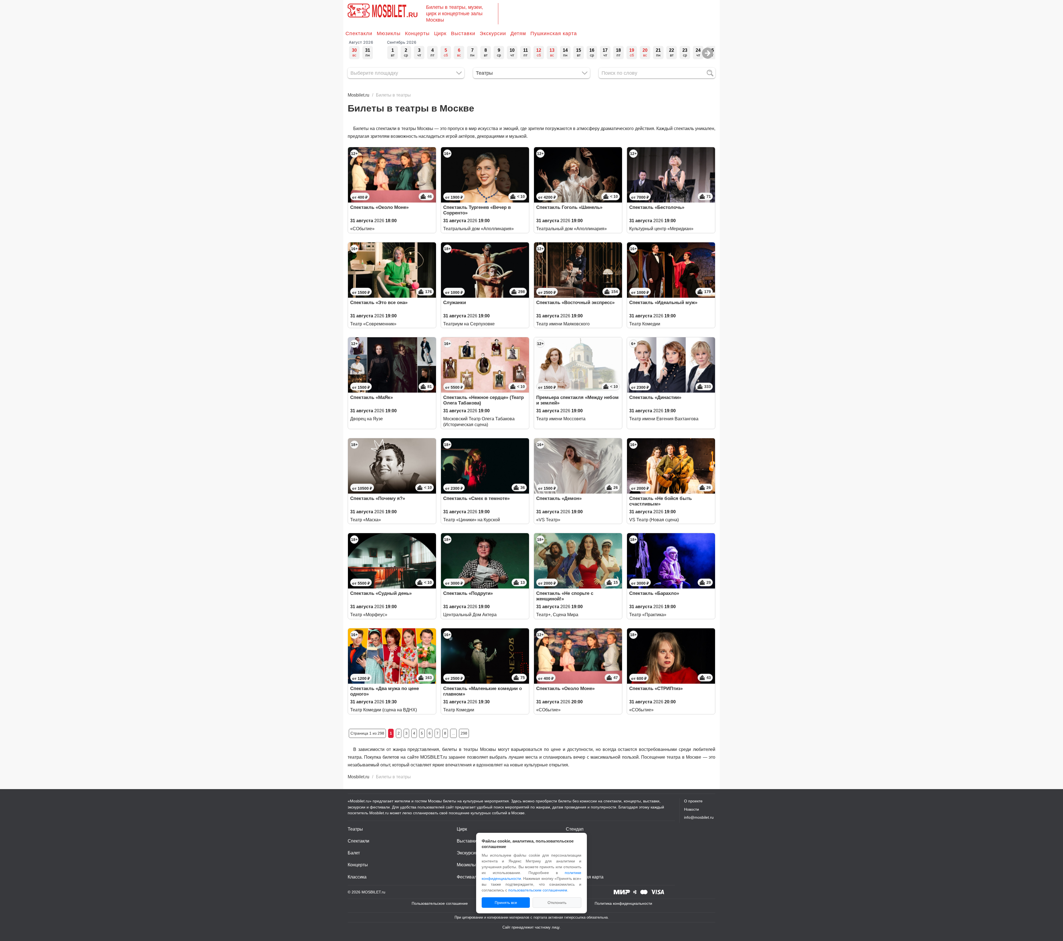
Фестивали (468, 877)
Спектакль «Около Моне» (379, 207)
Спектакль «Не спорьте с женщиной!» (564, 596)
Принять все (506, 902)
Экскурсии (493, 33)
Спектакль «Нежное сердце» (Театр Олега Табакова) (483, 400)
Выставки (463, 33)
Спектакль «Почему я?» (377, 498)
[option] (354, 52)
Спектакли (358, 33)
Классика (357, 877)
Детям (518, 33)
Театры (355, 829)
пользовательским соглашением (537, 890)
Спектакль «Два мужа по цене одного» (384, 691)
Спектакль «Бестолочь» (656, 207)
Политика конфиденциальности (623, 903)
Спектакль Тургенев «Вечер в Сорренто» (477, 210)
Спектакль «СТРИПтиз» (656, 688)
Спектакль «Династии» (655, 397)
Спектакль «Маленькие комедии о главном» (482, 691)
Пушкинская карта (553, 33)
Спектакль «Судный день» (381, 593)
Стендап (575, 829)
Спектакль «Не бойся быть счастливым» (660, 501)
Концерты (417, 33)
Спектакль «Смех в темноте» (476, 498)
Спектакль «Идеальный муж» (663, 302)
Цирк (440, 33)
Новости (691, 809)
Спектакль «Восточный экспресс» (575, 302)
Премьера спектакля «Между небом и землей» (577, 400)
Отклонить (557, 902)
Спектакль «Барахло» (654, 593)
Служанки (454, 302)
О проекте (693, 801)
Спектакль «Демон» (559, 498)
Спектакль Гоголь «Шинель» (569, 207)
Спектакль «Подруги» (468, 593)
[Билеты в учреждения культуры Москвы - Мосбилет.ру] (359, 10)
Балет (354, 853)
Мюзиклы (389, 33)
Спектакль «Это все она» (378, 302)
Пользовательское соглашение (440, 903)
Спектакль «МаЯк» (371, 397)
